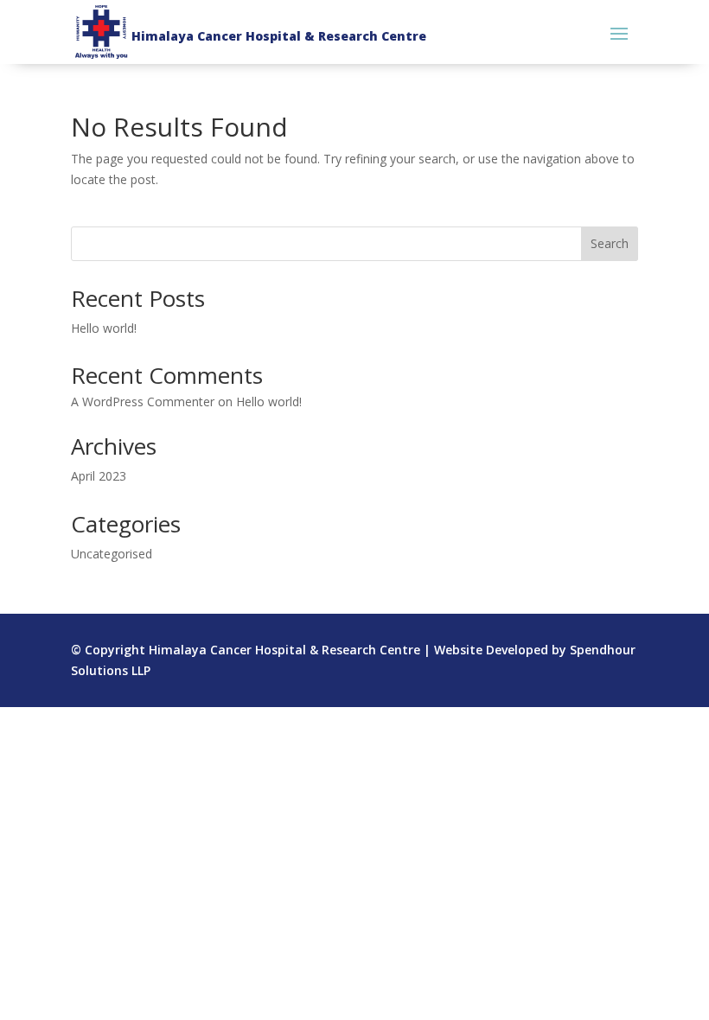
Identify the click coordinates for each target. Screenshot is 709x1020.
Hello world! (104, 328)
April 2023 (98, 476)
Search (610, 243)
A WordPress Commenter (142, 401)
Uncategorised (111, 553)
